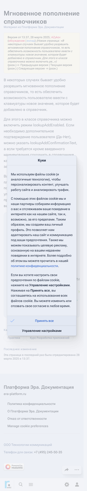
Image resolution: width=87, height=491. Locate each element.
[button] (41, 321)
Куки (42, 160)
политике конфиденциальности (34, 266)
